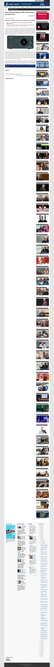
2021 (41, 532)
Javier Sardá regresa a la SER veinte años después (44, 636)
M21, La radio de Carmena (44, 562)
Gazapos (35, 7)
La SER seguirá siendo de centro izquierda (23, 527)
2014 (41, 652)
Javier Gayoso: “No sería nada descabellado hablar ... (44, 621)
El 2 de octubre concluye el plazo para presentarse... (44, 604)
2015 (41, 651)
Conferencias (22, 7)
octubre (42, 542)
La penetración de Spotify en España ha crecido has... (43, 554)
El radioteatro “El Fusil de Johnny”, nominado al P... (44, 632)
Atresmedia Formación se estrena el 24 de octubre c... (44, 583)
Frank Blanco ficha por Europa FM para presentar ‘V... (43, 615)
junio (41, 643)
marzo (42, 647)
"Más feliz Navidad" (32, 568)
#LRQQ (38, 7)
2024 (41, 528)
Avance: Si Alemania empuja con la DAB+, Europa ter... (44, 606)
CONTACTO (6, 9)
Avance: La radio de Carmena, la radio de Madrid (43, 566)
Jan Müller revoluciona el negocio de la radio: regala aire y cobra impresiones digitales (32, 527)
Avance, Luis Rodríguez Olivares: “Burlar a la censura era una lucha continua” (22, 583)
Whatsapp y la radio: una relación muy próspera (43, 552)
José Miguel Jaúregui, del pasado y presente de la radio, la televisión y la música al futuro (32, 557)
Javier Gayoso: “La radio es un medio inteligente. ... (44, 630)
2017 (41, 537)
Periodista (6, 7)
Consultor (14, 7)
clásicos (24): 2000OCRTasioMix (34, 537)
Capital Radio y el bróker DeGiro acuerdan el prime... (43, 550)
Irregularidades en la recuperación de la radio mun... (43, 597)
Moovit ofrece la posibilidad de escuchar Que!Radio (44, 545)
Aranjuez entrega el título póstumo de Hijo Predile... (44, 547)
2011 (40, 656)
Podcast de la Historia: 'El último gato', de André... (43, 608)
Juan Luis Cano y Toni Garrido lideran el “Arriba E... (44, 639)
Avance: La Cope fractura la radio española (44, 580)
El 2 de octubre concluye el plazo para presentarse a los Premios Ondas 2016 (25, 75)
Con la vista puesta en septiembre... (23, 560)
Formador (10, 7)
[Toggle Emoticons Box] (5, 80)
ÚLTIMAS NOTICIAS (13, 9)
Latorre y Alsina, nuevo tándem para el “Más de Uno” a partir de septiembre (22, 538)
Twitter (35, 1)
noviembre (42, 541)
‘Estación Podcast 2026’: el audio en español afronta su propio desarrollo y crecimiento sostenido (22, 550)
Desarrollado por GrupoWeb (27, 665)
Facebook (36, 1)
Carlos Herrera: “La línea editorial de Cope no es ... (44, 559)
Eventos (18, 7)
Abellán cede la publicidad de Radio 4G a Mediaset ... (43, 626)
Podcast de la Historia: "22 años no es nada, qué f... (44, 589)
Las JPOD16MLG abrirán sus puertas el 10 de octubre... (43, 587)
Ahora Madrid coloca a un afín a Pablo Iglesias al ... (44, 585)
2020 (41, 533)
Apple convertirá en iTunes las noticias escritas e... (43, 569)
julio (41, 642)
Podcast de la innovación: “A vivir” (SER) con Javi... (44, 557)
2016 (41, 538)
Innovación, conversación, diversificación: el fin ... (43, 594)
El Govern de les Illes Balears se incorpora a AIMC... (43, 592)
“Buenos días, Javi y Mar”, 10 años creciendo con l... (44, 560)
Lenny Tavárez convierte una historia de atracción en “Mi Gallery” (33, 547)
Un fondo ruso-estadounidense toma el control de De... (43, 618)
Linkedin (40, 1)
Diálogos (32, 7)
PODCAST (42, 7)
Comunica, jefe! (27, 7)
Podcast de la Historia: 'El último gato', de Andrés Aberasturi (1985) (14, 74)
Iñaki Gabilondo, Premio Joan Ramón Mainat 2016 (44, 634)
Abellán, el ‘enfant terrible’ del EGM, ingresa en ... (43, 573)
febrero (42, 648)
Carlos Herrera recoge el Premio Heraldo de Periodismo (43, 571)
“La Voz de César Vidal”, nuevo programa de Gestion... (43, 578)
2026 (41, 525)
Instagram (43, 1)
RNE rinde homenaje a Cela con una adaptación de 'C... (44, 599)
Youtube (38, 1)
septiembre (42, 543)
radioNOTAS (31, 545)
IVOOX (41, 1)
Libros (45, 7)
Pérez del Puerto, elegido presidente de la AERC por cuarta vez (22, 571)
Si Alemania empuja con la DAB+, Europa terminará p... (44, 602)
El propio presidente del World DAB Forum (11, 60)
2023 (41, 529)
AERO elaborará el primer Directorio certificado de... (44, 564)
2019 (41, 534)
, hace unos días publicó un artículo (24, 60)
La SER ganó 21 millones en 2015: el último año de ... (44, 623)
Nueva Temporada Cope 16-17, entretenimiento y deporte (44, 613)
